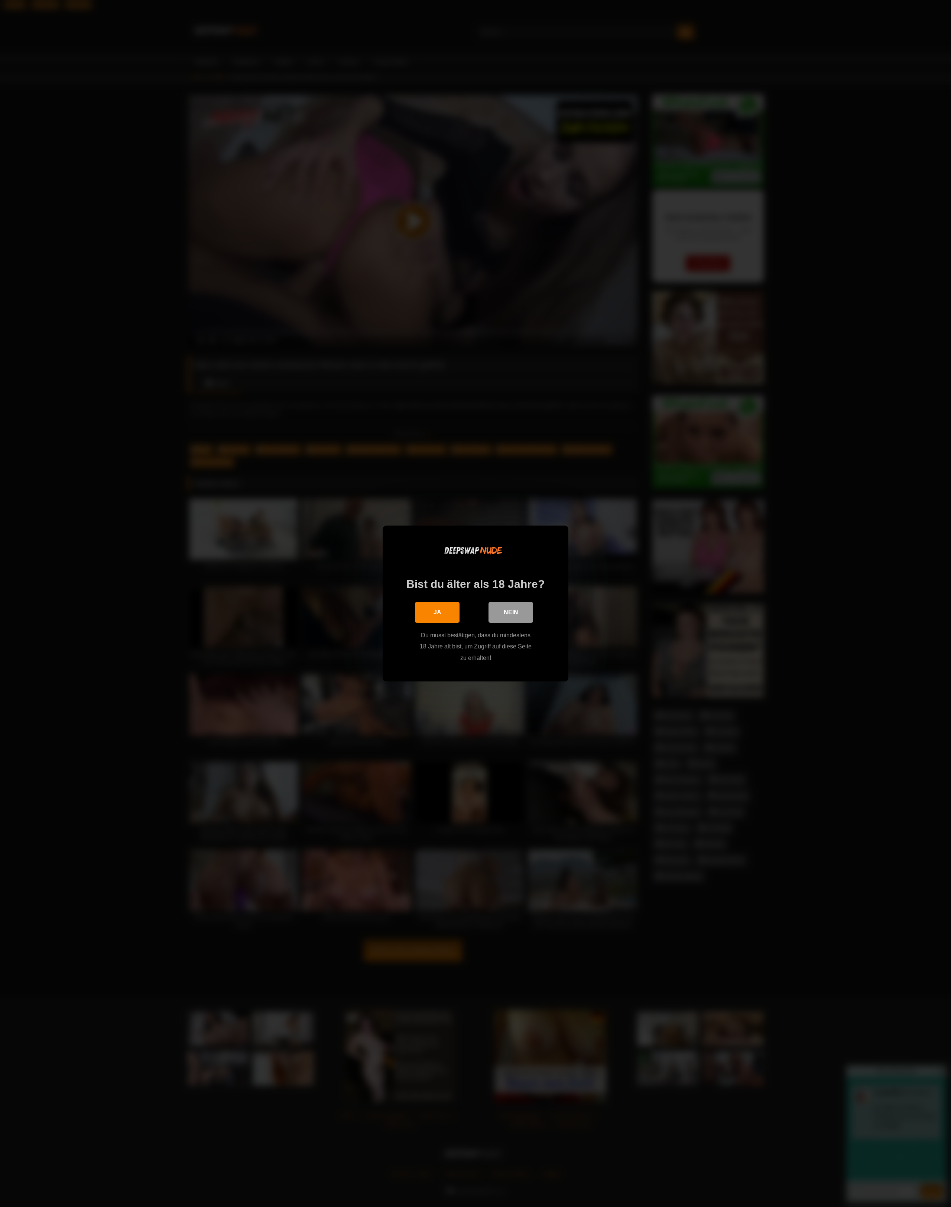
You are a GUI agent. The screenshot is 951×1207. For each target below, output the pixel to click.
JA (437, 612)
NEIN (511, 612)
